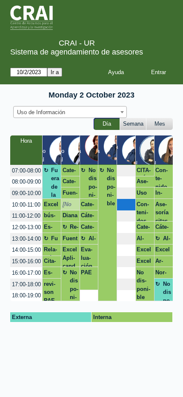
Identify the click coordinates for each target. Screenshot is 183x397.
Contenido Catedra (162, 177)
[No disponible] (69, 205)
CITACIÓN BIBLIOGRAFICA (144, 171)
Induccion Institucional (162, 194)
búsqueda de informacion (51, 217)
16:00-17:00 (26, 273)
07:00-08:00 (26, 170)
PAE (86, 272)
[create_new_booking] (126, 170)
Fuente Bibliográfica (70, 240)
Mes (159, 124)
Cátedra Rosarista (88, 217)
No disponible (93, 183)
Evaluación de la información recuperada (88, 256)
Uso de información (144, 194)
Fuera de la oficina (55, 183)
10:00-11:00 (26, 204)
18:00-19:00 (26, 295)
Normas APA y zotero (163, 274)
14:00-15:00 (26, 250)
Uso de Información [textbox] (41, 112)
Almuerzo (93, 240)
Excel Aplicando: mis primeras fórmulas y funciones (70, 256)
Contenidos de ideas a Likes (144, 211)
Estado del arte (49, 228)
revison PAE (49, 291)
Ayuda (116, 72)
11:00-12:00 (26, 216)
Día (107, 124)
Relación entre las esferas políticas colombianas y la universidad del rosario (51, 251)
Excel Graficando (144, 262)
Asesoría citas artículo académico (162, 211)
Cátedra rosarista (162, 228)
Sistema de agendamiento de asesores (76, 52)
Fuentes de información (70, 194)
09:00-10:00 (26, 193)
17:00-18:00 (26, 284)
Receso (74, 228)
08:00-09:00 (26, 181)
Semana (133, 124)
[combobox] (70, 112)
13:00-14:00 (26, 239)
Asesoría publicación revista (144, 182)
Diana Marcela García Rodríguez (70, 217)
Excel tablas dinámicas (52, 205)
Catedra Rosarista (70, 171)
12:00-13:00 (26, 227)
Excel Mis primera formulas (144, 251)
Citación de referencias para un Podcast (51, 262)
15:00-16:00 (26, 261)
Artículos (161, 262)
